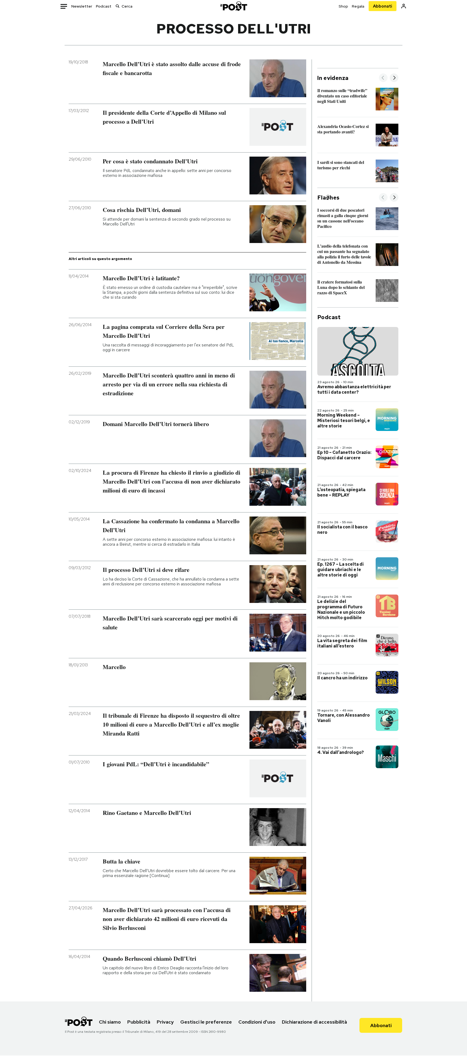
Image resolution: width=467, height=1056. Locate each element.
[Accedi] (403, 6)
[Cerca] (117, 6)
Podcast (103, 6)
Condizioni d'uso (256, 1022)
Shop (343, 6)
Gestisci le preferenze (206, 1022)
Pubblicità (138, 1022)
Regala (358, 6)
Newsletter (81, 6)
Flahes (328, 197)
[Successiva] (394, 78)
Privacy (165, 1022)
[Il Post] (233, 6)
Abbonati (382, 6)
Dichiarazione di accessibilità (314, 1022)
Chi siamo (110, 1022)
